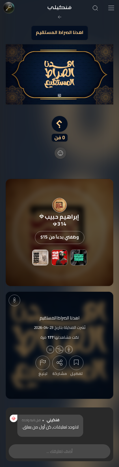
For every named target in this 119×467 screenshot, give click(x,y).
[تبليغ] (43, 363)
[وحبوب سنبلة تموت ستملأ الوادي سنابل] (40, 257)
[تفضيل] (76, 363)
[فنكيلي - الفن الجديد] (59, 8)
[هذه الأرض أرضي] (59, 257)
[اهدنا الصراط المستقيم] (59, 74)
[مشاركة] (59, 363)
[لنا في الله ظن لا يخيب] (78, 257)
